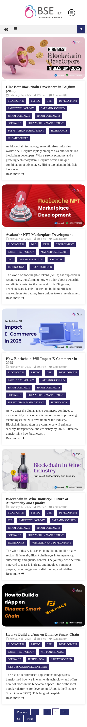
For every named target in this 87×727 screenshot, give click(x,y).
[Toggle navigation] (71, 12)
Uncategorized (18, 138)
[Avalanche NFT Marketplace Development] (43, 205)
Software (14, 123)
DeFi (49, 100)
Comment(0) (60, 95)
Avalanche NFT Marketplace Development (39, 235)
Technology (59, 130)
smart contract (19, 115)
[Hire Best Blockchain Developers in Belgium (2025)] (43, 58)
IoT (10, 520)
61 (18, 718)
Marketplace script (54, 252)
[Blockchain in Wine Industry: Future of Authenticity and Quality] (43, 470)
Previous (22, 712)
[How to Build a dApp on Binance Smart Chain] (43, 605)
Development (68, 100)
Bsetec (35, 100)
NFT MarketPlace (31, 259)
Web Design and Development (51, 542)
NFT (10, 259)
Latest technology (21, 108)
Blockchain (16, 100)
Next (30, 718)
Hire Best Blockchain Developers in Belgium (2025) (40, 89)
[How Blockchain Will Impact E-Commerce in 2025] (43, 330)
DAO (33, 244)
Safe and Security (53, 108)
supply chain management (46, 123)
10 (64, 712)
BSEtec (41, 95)
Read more (13, 174)
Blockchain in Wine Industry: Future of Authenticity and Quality (37, 501)
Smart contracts (48, 115)
